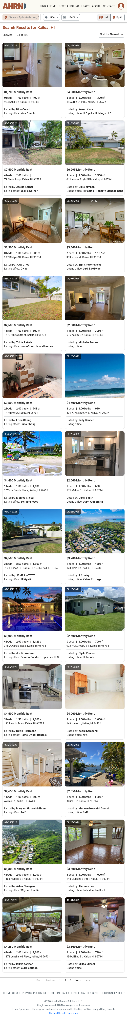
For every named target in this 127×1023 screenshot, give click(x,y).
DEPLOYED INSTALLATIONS (60, 993)
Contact (109, 6)
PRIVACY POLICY (32, 993)
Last (87, 980)
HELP (121, 993)
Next (78, 980)
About (96, 6)
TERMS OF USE (11, 993)
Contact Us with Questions (63, 1013)
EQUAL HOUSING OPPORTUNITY (97, 993)
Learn (85, 6)
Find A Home (48, 6)
